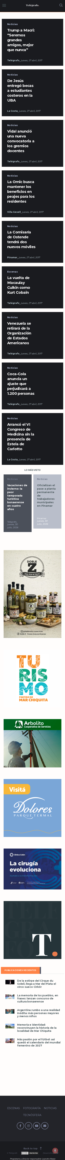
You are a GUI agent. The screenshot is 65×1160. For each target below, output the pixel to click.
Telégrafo (13, 60)
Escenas (12, 271)
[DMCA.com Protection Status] (29, 1153)
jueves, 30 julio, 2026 (12, 526)
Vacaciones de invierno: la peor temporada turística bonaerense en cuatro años (17, 497)
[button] (9, 982)
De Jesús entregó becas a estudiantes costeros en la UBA (20, 90)
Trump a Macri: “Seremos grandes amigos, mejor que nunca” (21, 40)
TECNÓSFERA (32, 1115)
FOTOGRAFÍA (32, 1108)
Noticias (12, 24)
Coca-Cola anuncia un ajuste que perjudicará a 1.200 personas (20, 384)
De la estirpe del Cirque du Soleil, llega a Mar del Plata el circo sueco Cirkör (36, 984)
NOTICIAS (50, 1108)
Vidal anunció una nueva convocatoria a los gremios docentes (20, 141)
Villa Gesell (14, 212)
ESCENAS (13, 1108)
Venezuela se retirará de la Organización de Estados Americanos (19, 333)
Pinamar (12, 257)
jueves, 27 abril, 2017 (31, 60)
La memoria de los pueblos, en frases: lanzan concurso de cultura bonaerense (37, 998)
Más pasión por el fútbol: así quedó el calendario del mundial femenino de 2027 (38, 1042)
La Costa (12, 111)
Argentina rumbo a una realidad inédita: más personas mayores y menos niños (38, 1013)
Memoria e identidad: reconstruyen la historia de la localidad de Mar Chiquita (37, 1028)
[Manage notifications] (55, 1150)
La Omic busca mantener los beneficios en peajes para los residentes (20, 192)
